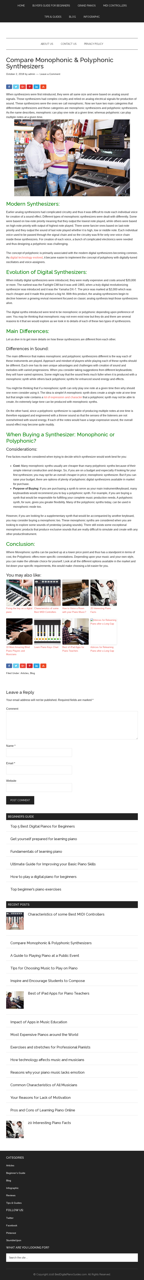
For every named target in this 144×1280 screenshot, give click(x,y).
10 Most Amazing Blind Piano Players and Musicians (18, 651)
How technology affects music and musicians (47, 1060)
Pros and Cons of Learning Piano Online (42, 1110)
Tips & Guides (14, 1202)
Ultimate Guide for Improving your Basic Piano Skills (53, 864)
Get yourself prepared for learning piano (43, 839)
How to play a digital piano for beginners (43, 877)
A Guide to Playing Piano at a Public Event (44, 955)
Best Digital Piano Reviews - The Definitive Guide (72, 30)
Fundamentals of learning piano (36, 851)
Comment (12, 708)
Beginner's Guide (15, 1173)
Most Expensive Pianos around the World (44, 1035)
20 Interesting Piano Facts (100, 610)
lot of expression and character (63, 397)
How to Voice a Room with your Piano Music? (74, 610)
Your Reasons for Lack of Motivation (40, 1097)
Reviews (10, 1195)
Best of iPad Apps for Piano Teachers (73, 649)
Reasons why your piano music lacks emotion (47, 1072)
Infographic (12, 1188)
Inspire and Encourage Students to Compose (47, 981)
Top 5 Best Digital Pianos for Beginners (42, 826)
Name (10, 745)
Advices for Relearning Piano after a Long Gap (102, 649)
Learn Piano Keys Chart (46, 647)
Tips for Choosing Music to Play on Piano (44, 968)
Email (10, 763)
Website (11, 780)
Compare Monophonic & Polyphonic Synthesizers (51, 943)
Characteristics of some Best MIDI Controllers (46, 610)
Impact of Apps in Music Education (38, 1022)
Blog (32, 673)
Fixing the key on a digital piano (19, 610)
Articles (25, 673)
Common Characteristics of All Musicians (43, 1085)
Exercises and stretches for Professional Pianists (50, 1047)
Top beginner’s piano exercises (35, 889)
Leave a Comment (50, 74)
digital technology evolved (26, 257)
